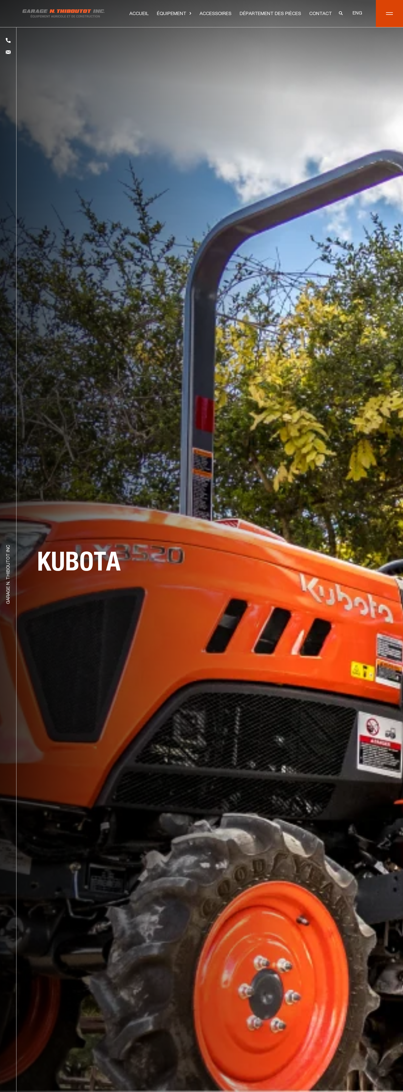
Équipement (171, 14)
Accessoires (215, 14)
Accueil (139, 14)
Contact (320, 14)
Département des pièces (270, 14)
